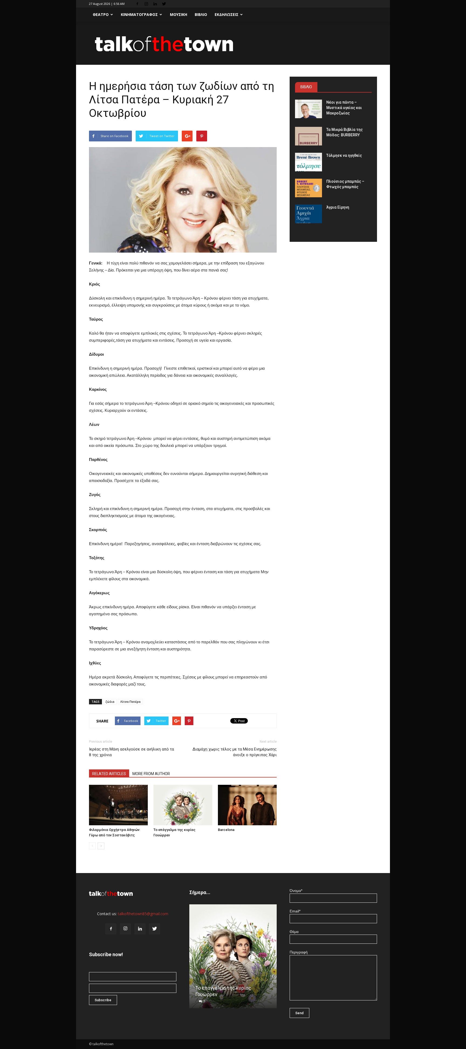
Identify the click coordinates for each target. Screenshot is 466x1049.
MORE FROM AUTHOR (151, 774)
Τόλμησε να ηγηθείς (344, 155)
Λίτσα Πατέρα (130, 702)
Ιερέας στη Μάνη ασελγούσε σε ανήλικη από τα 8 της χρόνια (131, 752)
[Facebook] (137, 4)
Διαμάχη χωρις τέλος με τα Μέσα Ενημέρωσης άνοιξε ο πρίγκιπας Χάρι (235, 752)
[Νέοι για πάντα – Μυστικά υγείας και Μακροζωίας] (308, 109)
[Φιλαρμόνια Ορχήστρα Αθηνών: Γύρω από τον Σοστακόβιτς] (118, 805)
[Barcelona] (247, 805)
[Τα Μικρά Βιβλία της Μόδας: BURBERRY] (308, 136)
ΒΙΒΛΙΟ (201, 14)
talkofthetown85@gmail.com (143, 913)
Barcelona (226, 830)
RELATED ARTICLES (109, 774)
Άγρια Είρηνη (337, 207)
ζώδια (109, 702)
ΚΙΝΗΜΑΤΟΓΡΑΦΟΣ (139, 14)
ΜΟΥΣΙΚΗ (178, 14)
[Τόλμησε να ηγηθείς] (308, 162)
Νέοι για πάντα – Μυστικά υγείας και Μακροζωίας (344, 107)
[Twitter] (164, 4)
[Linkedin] (155, 4)
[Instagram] (146, 4)
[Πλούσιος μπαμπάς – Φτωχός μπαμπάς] (308, 188)
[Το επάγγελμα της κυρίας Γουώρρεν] (182, 805)
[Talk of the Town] (233, 44)
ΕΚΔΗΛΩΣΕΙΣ (226, 14)
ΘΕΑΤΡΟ (101, 14)
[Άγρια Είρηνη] (308, 214)
